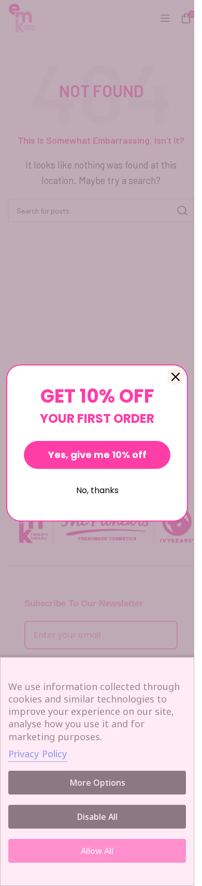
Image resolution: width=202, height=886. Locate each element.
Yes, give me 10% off (97, 454)
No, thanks (97, 490)
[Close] (175, 376)
